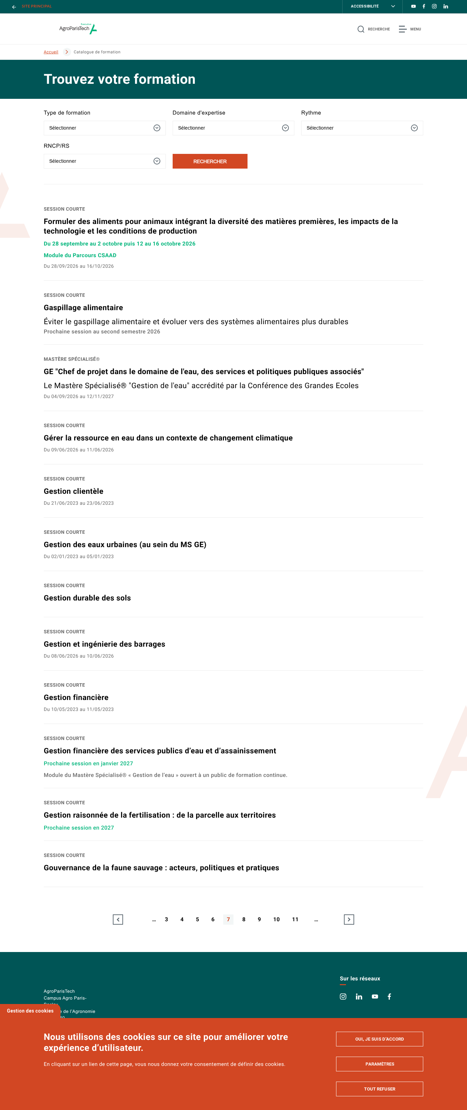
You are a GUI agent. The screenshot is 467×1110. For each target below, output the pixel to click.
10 (276, 919)
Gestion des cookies (30, 1011)
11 (295, 919)
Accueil (51, 52)
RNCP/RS (57, 146)
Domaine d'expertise (199, 113)
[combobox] (105, 128)
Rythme (311, 113)
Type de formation (67, 113)
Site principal (37, 6)
